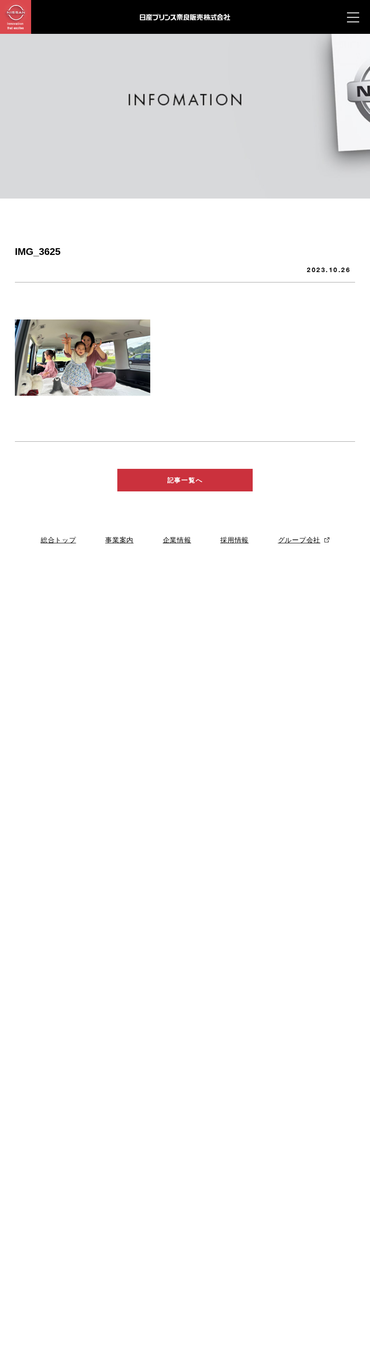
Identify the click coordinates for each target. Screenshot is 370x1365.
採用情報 (234, 540)
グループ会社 (299, 540)
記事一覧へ (185, 480)
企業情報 (177, 540)
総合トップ (58, 540)
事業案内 (119, 540)
